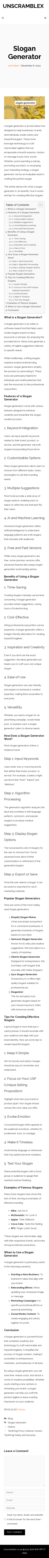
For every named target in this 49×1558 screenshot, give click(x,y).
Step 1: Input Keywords (22, 261)
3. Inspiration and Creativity (24, 245)
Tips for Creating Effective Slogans (21, 279)
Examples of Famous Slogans (22, 303)
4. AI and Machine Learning (24, 225)
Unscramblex (23, 6)
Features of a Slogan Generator (24, 212)
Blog (10, 1418)
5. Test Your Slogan (21, 300)
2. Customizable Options (23, 219)
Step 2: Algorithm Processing (25, 264)
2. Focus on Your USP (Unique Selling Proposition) (25, 288)
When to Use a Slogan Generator (24, 306)
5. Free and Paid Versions (23, 228)
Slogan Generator (17, 1422)
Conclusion (13, 310)
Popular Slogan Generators (21, 274)
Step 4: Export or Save (22, 271)
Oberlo (21, 1409)
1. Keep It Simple (19, 284)
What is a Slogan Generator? (21, 209)
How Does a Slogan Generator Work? (23, 256)
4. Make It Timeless (21, 297)
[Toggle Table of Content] (39, 205)
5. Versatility (17, 251)
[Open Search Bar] (3, 18)
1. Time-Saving (18, 238)
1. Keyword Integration (22, 216)
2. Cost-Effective (19, 242)
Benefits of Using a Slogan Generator (21, 233)
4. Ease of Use (18, 248)
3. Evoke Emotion (20, 293)
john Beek (13, 65)
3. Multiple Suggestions (22, 222)
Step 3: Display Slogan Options (26, 267)
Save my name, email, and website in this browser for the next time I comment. (25, 1519)
